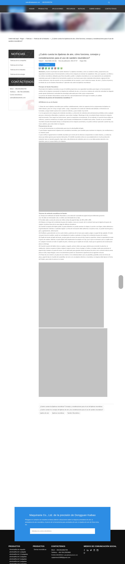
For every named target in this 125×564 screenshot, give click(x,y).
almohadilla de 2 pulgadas (18, 556)
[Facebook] (84, 550)
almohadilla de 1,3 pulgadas (18, 554)
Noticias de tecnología (17, 74)
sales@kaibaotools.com (33, 2)
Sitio (85, 61)
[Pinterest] (84, 553)
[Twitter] (91, 550)
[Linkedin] (87, 550)
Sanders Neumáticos (73, 413)
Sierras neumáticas (40, 549)
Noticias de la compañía (18, 60)
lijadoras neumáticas (58, 413)
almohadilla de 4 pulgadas (18, 561)
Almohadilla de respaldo (17, 549)
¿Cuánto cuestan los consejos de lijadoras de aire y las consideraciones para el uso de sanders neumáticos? (71, 409)
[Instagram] (97, 550)
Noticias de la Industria (17, 69)
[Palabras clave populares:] (109, 2)
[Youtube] (94, 550)
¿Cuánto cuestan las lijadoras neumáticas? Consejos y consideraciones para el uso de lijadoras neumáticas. (71, 406)
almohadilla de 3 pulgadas (18, 559)
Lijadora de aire (44, 413)
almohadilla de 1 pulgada (17, 552)
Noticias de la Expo (16, 65)
